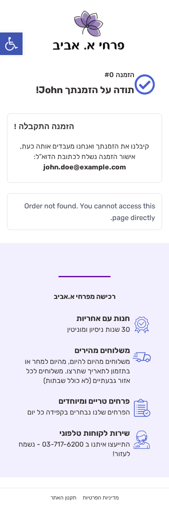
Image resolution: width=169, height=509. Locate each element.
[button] (11, 43)
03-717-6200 (63, 444)
